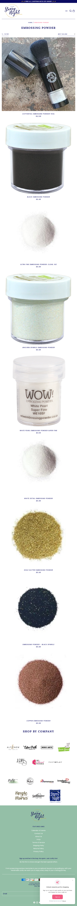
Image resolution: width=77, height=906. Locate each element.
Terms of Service (38, 842)
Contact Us (38, 833)
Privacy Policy (38, 851)
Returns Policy (38, 848)
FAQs (38, 839)
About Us (38, 836)
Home (30, 22)
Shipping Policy (38, 845)
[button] (70, 11)
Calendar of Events (38, 830)
